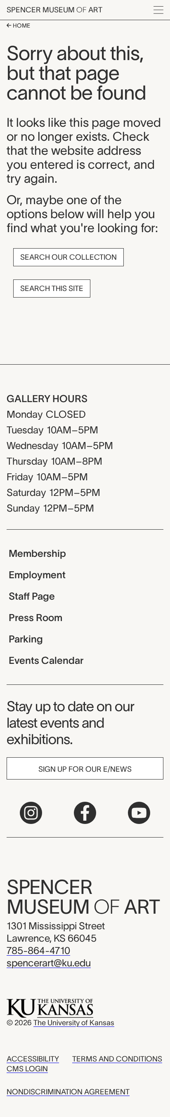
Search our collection (68, 257)
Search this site (51, 288)
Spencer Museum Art (54, 10)
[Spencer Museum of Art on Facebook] (85, 813)
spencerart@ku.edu (49, 962)
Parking (26, 639)
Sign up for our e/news (85, 769)
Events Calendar (46, 660)
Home (21, 25)
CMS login (27, 1069)
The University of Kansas (73, 1023)
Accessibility (33, 1059)
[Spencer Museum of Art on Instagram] (31, 813)
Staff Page (32, 596)
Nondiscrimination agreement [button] (68, 1092)
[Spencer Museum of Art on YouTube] (139, 813)
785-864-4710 (38, 950)
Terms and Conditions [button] (117, 1059)
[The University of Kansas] (50, 1008)
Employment (37, 574)
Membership (37, 553)
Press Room (35, 617)
